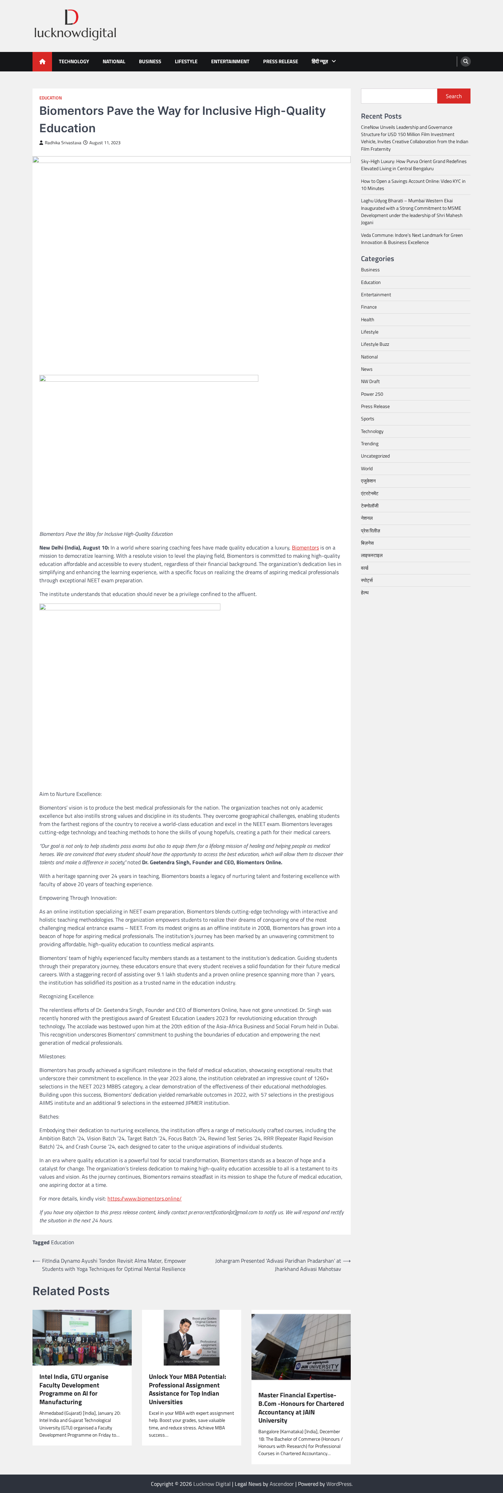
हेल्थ (365, 593)
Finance (369, 307)
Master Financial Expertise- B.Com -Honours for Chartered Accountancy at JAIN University (301, 1408)
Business (150, 61)
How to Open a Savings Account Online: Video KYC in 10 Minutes (413, 184)
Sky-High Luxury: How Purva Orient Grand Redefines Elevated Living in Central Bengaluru (414, 165)
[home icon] (42, 61)
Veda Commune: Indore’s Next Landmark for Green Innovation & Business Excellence (412, 238)
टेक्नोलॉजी (369, 506)
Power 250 (372, 394)
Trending (369, 443)
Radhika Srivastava (63, 142)
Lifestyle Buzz (375, 344)
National (114, 61)
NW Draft (370, 381)
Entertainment (230, 61)
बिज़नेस (367, 543)
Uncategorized (375, 456)
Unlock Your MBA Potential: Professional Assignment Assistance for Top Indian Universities (187, 1389)
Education (50, 97)
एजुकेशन (368, 481)
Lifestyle (186, 61)
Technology (74, 61)
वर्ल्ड (365, 568)
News (367, 369)
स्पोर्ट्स (367, 580)
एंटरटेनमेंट (369, 493)
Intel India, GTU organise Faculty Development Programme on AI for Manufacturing (73, 1389)
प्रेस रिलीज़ (370, 530)
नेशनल (367, 518)
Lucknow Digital (212, 1484)
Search (454, 96)
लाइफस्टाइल (372, 555)
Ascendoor (282, 1484)
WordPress (338, 1484)
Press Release (280, 61)
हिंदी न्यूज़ (320, 61)
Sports (367, 419)
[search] (466, 61)
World (367, 468)
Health (367, 319)
